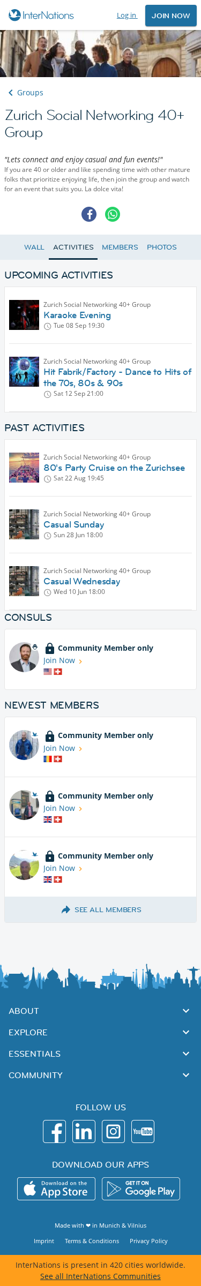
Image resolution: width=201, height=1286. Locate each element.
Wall (34, 247)
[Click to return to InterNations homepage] (42, 15)
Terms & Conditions (92, 1241)
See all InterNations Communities (100, 1276)
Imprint (44, 1241)
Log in (127, 15)
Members (120, 247)
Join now (171, 15)
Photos (162, 247)
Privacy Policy (149, 1241)
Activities (73, 247)
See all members (108, 909)
